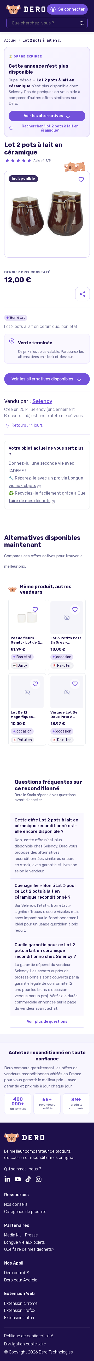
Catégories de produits (25, 1211)
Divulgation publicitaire (25, 1344)
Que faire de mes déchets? (29, 1249)
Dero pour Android (20, 1280)
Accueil (10, 40)
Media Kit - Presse (21, 1235)
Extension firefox (19, 1310)
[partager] (82, 294)
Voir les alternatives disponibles (42, 379)
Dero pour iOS (16, 1273)
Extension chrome (21, 1303)
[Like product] (81, 179)
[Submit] (81, 23)
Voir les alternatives (43, 115)
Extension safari (19, 1317)
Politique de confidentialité (28, 1336)
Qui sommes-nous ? (22, 1169)
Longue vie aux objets (24, 1242)
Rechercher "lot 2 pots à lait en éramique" (50, 128)
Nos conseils (15, 1204)
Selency (42, 401)
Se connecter (71, 9)
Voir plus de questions (47, 1021)
